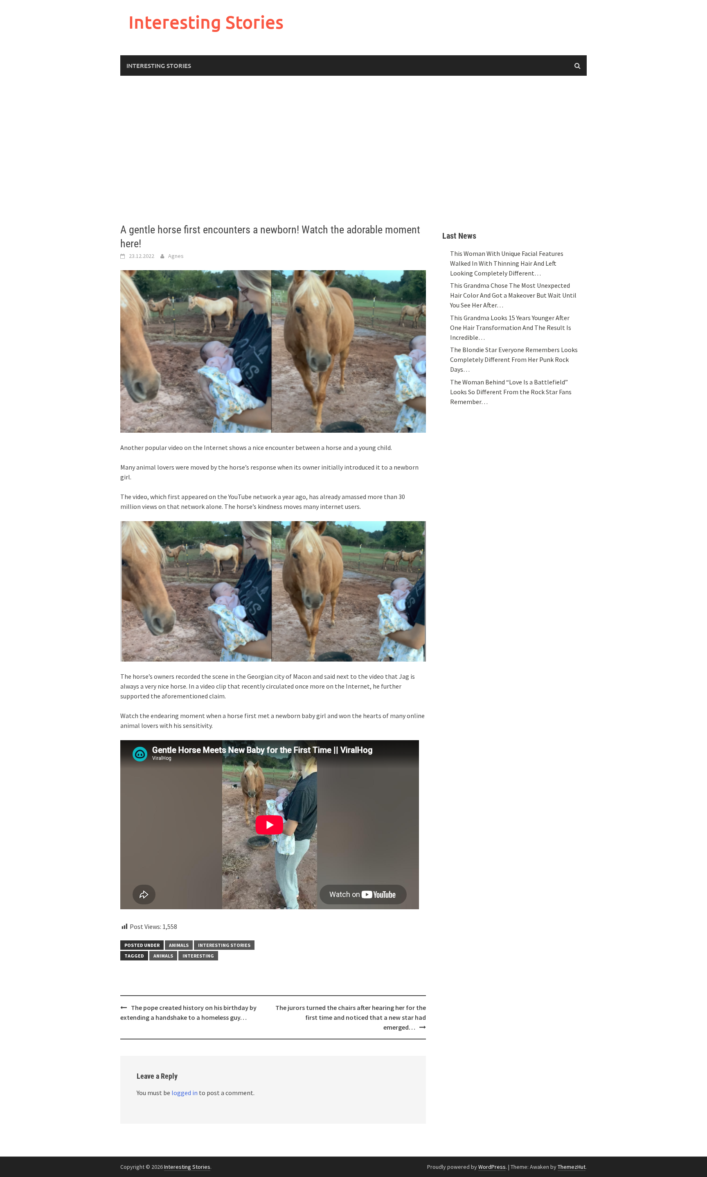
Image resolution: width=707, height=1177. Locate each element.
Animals (179, 945)
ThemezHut (571, 1166)
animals (163, 956)
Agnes (176, 256)
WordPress (492, 1166)
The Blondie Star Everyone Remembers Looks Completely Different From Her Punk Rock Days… (514, 359)
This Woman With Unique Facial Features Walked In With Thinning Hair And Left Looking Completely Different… (506, 263)
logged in (184, 1093)
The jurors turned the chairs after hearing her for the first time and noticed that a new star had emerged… (350, 1017)
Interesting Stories (206, 22)
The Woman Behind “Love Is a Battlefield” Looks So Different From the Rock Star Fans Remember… (511, 392)
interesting (198, 956)
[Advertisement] (353, 149)
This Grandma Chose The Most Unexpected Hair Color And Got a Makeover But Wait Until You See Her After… (513, 295)
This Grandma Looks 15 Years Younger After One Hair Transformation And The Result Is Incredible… (510, 327)
